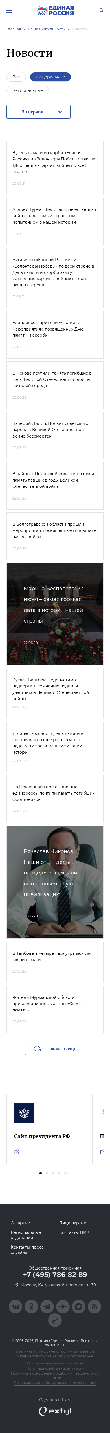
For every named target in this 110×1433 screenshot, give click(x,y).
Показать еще (61, 1048)
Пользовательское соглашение (55, 1363)
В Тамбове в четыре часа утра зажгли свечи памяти (51, 956)
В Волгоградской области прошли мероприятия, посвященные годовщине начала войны (54, 530)
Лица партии (73, 1222)
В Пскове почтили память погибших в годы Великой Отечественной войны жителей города (52, 379)
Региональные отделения (26, 1235)
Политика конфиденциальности (55, 1368)
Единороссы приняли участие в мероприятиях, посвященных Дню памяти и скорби (47, 329)
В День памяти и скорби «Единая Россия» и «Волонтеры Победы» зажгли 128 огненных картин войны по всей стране (54, 162)
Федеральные (50, 76)
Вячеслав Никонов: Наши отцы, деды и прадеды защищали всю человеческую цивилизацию (50, 873)
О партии (20, 1222)
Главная (13, 29)
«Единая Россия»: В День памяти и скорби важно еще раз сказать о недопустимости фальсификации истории (48, 743)
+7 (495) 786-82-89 (55, 1275)
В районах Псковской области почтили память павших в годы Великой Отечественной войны (53, 480)
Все (16, 76)
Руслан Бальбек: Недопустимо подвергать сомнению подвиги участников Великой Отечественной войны (50, 689)
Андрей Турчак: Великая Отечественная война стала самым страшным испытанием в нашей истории (54, 216)
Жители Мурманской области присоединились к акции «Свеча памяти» (47, 1004)
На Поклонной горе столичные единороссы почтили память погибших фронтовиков (53, 793)
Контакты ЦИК (74, 1232)
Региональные (27, 90)
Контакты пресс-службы (28, 1250)
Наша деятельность (46, 29)
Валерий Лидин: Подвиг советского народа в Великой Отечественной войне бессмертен (50, 430)
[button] (40, 1173)
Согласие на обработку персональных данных (55, 1382)
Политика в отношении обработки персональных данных (55, 1375)
